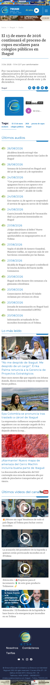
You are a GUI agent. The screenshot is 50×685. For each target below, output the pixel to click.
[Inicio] (4, 10)
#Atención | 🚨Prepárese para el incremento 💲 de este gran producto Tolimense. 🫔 (21, 583)
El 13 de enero (17, 124)
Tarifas (10, 653)
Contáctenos (30, 647)
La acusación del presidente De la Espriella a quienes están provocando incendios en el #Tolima (25, 553)
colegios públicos (17, 127)
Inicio (4, 27)
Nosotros (12, 647)
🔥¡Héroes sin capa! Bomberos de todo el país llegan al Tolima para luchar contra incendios (23, 523)
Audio (20, 27)
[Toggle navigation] (45, 10)
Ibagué (12, 27)
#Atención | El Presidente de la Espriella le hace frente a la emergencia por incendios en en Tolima (24, 613)
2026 (27, 124)
